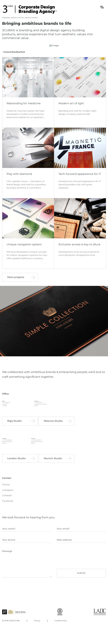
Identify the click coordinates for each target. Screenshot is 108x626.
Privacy (37, 621)
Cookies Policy (61, 621)
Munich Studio (53, 458)
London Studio (16, 458)
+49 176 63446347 (36, 440)
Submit (81, 573)
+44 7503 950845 (7, 440)
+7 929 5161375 (38, 402)
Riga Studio (14, 420)
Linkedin (7, 495)
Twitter (6, 484)
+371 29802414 (6, 402)
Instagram (8, 490)
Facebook (7, 501)
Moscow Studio (53, 420)
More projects (15, 277)
